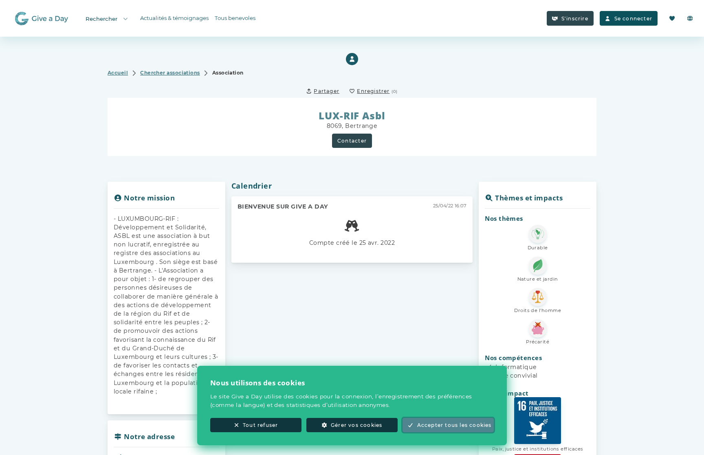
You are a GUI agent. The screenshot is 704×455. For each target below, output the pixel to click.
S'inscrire (574, 18)
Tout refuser (260, 425)
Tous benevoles (235, 18)
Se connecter (633, 18)
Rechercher (101, 18)
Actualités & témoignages (174, 18)
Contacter (352, 141)
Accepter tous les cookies (454, 425)
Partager (326, 91)
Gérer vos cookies (356, 425)
